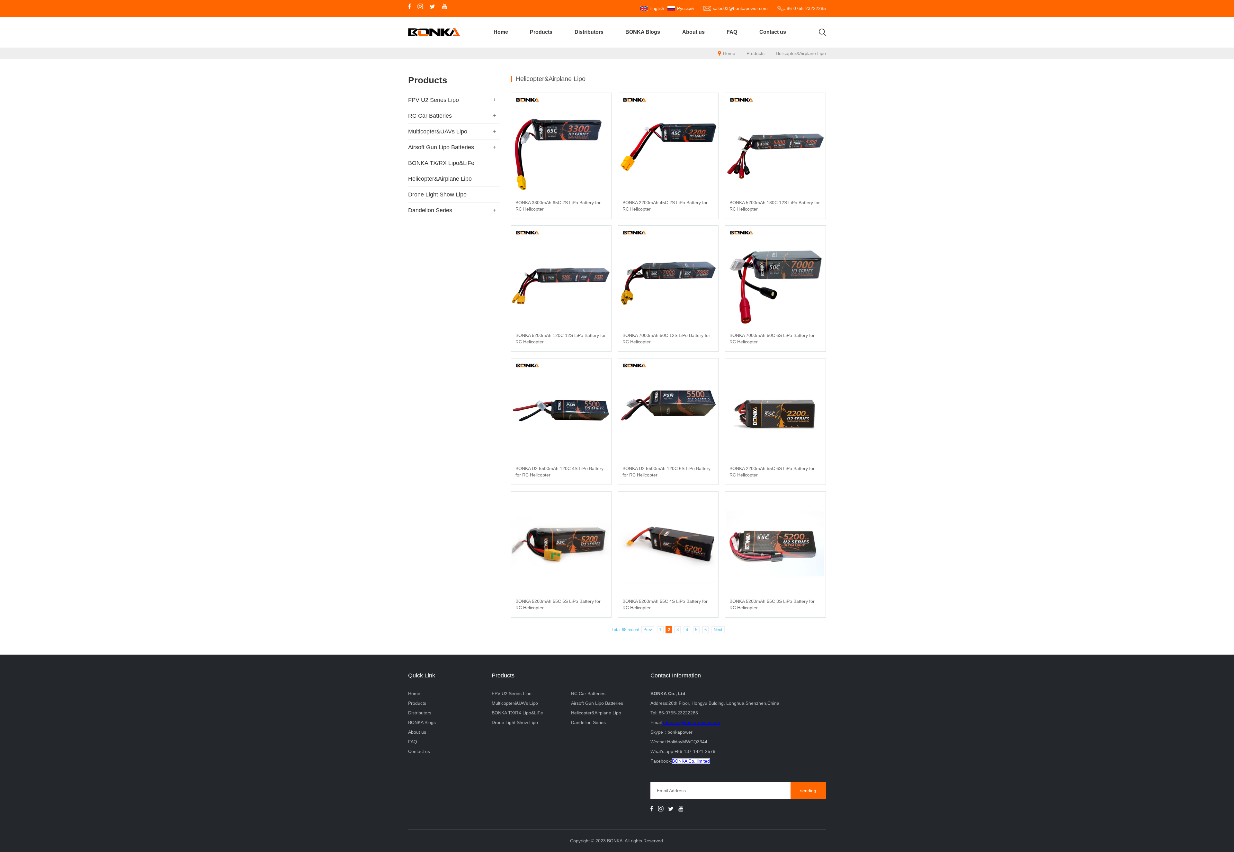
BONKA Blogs (642, 32)
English (656, 8)
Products (541, 32)
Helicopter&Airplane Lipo (801, 53)
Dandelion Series (430, 210)
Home (501, 32)
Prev (647, 629)
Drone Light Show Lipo (437, 194)
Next (718, 629)
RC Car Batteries (430, 116)
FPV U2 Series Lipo (433, 100)
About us (693, 32)
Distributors (589, 32)
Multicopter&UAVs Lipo (437, 131)
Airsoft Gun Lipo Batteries (441, 147)
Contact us (772, 32)
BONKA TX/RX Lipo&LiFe (441, 163)
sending (808, 790)
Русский (685, 8)
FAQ (732, 32)
